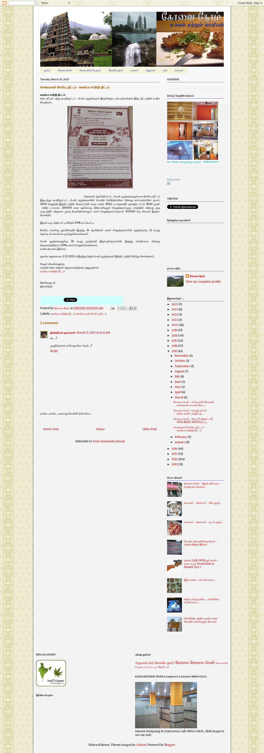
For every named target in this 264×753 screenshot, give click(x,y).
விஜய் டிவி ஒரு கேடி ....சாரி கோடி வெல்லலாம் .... (202, 600)
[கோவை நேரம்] (168, 183)
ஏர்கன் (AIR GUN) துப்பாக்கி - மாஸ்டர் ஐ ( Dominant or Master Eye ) (201, 564)
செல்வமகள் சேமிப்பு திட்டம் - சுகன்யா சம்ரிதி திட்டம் (189, 429)
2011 (174, 464)
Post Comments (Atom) (109, 441)
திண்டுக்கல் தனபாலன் (62, 332)
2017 (174, 340)
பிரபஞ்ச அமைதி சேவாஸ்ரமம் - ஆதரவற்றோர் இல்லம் (201, 543)
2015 (174, 351)
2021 (174, 320)
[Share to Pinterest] (135, 308)
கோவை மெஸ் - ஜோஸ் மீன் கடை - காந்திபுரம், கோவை (203, 485)
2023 (175, 309)
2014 (174, 448)
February (181, 437)
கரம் (165, 70)
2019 (174, 330)
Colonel (141, 745)
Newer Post (51, 429)
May (178, 387)
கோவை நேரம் (62, 308)
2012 (174, 459)
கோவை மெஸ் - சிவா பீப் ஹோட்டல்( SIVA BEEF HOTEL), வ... (193, 420)
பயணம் (134, 70)
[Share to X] (127, 308)
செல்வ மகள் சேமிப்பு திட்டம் (92, 313)
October (180, 361)
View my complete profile (203, 281)
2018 (174, 335)
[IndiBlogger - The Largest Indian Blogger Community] (51, 685)
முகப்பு (47, 70)
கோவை (182, 662)
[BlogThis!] (123, 308)
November (182, 355)
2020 (175, 325)
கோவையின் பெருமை (90, 70)
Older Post (150, 429)
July (177, 376)
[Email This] (119, 308)
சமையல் (179, 70)
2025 (175, 304)
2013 (174, 454)
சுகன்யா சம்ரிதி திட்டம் (52, 271)
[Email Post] (112, 308)
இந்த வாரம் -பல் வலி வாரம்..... (200, 580)
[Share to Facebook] (131, 308)
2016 (174, 346)
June (178, 382)
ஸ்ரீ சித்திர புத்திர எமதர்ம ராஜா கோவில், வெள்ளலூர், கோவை (201, 620)
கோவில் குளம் (116, 70)
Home (100, 429)
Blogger (169, 745)
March (179, 397)
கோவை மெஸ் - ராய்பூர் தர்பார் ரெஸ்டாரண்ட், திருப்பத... (190, 412)
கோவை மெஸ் (65, 70)
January (180, 442)
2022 (175, 314)
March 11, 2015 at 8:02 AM (93, 332)
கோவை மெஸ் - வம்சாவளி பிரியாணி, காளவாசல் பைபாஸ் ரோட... (194, 403)
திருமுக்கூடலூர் (151, 667)
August (180, 371)
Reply (54, 351)
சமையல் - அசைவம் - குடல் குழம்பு (203, 522)
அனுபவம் (150, 70)
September (183, 366)
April (178, 392)
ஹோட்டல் (163, 667)
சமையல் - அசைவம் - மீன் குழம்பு (202, 503)
